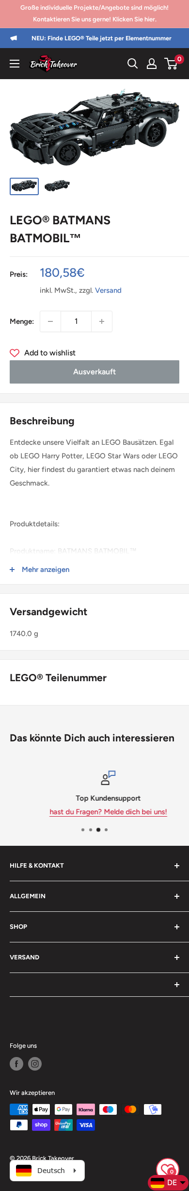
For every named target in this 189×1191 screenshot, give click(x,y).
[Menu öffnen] (14, 63)
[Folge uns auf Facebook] (16, 1064)
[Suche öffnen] (132, 63)
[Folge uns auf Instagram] (35, 1064)
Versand (108, 290)
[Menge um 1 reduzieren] (50, 321)
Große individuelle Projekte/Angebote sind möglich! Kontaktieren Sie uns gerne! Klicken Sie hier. (94, 13)
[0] (171, 63)
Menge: (22, 321)
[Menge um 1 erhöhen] (102, 321)
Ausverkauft (94, 371)
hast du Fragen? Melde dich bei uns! (95, 811)
